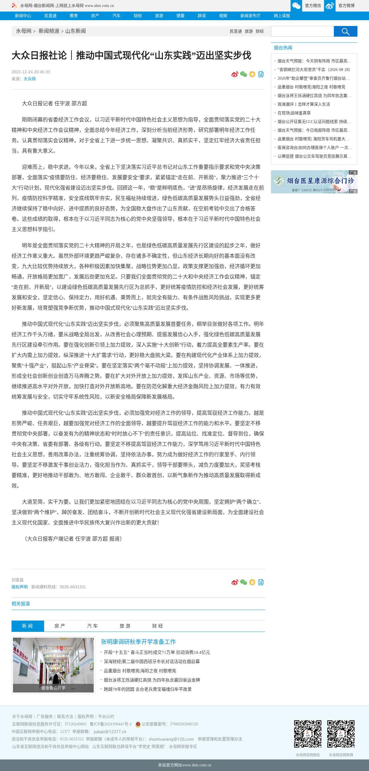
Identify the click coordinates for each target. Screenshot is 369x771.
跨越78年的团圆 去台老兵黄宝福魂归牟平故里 (148, 689)
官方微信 (313, 5)
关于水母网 (22, 716)
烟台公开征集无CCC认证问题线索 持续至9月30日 (321, 122)
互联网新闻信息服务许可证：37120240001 (49, 724)
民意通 (50, 16)
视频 (223, 16)
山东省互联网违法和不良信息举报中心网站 (50, 746)
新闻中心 (23, 16)
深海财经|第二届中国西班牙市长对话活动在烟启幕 (152, 661)
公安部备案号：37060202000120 (170, 724)
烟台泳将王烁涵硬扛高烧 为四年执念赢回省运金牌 (152, 680)
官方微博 (346, 5)
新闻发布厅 (250, 16)
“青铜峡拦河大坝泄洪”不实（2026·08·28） (315, 70)
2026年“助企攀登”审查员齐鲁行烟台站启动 (316, 78)
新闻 (28, 625)
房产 (95, 16)
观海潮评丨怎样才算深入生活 (304, 104)
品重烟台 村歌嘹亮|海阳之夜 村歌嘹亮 (140, 671)
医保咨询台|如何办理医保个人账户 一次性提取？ (321, 147)
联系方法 (65, 716)
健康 (180, 16)
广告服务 (45, 716)
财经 (138, 16)
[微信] (243, 76)
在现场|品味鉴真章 (294, 113)
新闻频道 (49, 31)
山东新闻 (75, 31)
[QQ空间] (252, 76)
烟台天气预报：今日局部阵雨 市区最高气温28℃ (321, 130)
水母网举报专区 (183, 746)
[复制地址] (260, 76)
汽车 (116, 16)
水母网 (23, 31)
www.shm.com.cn (196, 765)
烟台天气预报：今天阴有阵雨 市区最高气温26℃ (321, 61)
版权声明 (20, 587)
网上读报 (282, 16)
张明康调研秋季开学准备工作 (138, 642)
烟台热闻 (283, 47)
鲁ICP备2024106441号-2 (111, 724)
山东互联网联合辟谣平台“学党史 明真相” (128, 746)
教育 (74, 16)
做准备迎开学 (53, 688)
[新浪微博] (234, 76)
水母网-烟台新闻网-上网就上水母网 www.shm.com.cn (67, 5)
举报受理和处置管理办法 (220, 739)
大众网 (30, 78)
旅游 (159, 16)
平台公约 (106, 716)
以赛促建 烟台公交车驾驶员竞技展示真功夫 (316, 156)
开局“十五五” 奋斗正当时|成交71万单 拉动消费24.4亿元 (157, 652)
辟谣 (202, 16)
